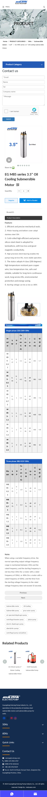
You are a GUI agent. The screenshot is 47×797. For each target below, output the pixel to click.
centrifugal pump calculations (16, 633)
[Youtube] (11, 718)
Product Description (13, 218)
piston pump (32, 620)
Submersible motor (12, 606)
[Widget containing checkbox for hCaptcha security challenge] (20, 111)
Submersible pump (12, 611)
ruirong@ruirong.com (12, 758)
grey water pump (29, 611)
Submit (8, 119)
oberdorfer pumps (12, 628)
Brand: (9, 212)
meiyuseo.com (31, 787)
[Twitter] (7, 718)
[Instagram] (15, 718)
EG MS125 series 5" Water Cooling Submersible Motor (15, 670)
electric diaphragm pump (14, 624)
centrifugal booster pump (15, 620)
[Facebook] (4, 718)
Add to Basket (32, 200)
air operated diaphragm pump (16, 615)
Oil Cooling (27, 606)
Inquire (11, 200)
